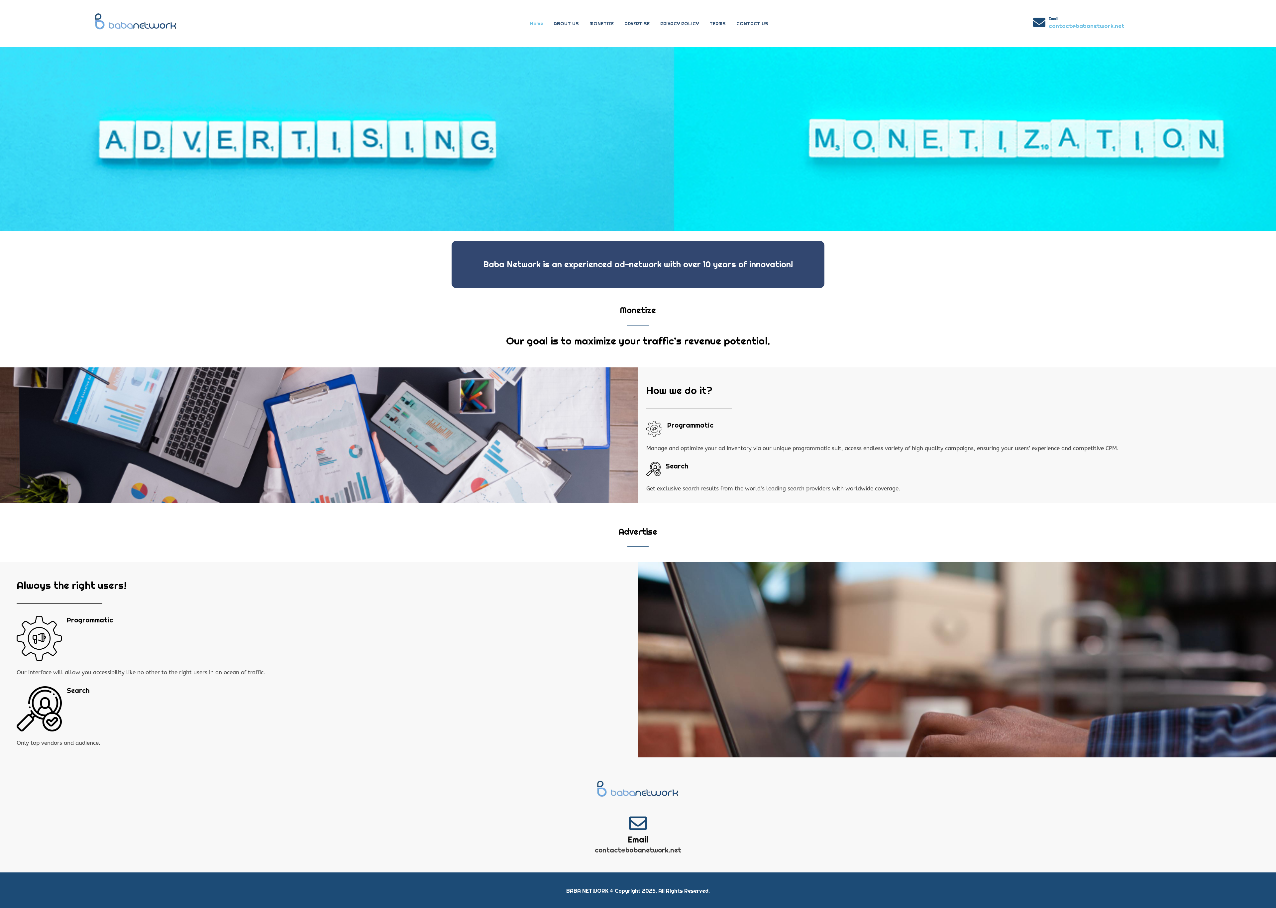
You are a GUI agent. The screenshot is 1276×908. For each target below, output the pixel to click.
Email (1053, 18)
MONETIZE (601, 24)
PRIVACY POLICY (679, 24)
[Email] (1039, 22)
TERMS (717, 24)
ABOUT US (566, 24)
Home (536, 24)
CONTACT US (752, 24)
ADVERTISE (637, 24)
